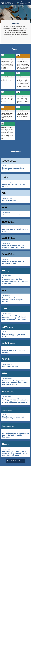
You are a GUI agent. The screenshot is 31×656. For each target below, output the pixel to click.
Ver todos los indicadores (14, 461)
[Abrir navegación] (29, 3)
